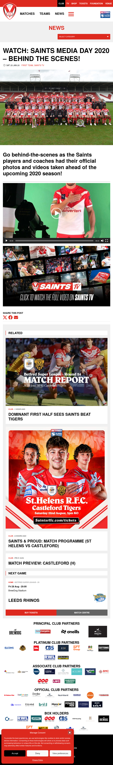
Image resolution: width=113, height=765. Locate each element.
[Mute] (102, 240)
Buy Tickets (31, 612)
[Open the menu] (71, 14)
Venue (108, 3)
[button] (69, 732)
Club (61, 3)
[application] (56, 213)
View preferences (60, 753)
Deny (37, 753)
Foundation (96, 3)
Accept (15, 753)
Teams (45, 13)
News (59, 13)
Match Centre (82, 612)
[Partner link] (15, 631)
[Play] (6, 240)
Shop (74, 3)
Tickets (83, 3)
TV (67, 3)
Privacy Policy (37, 760)
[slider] (54, 240)
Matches (27, 13)
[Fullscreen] (106, 240)
